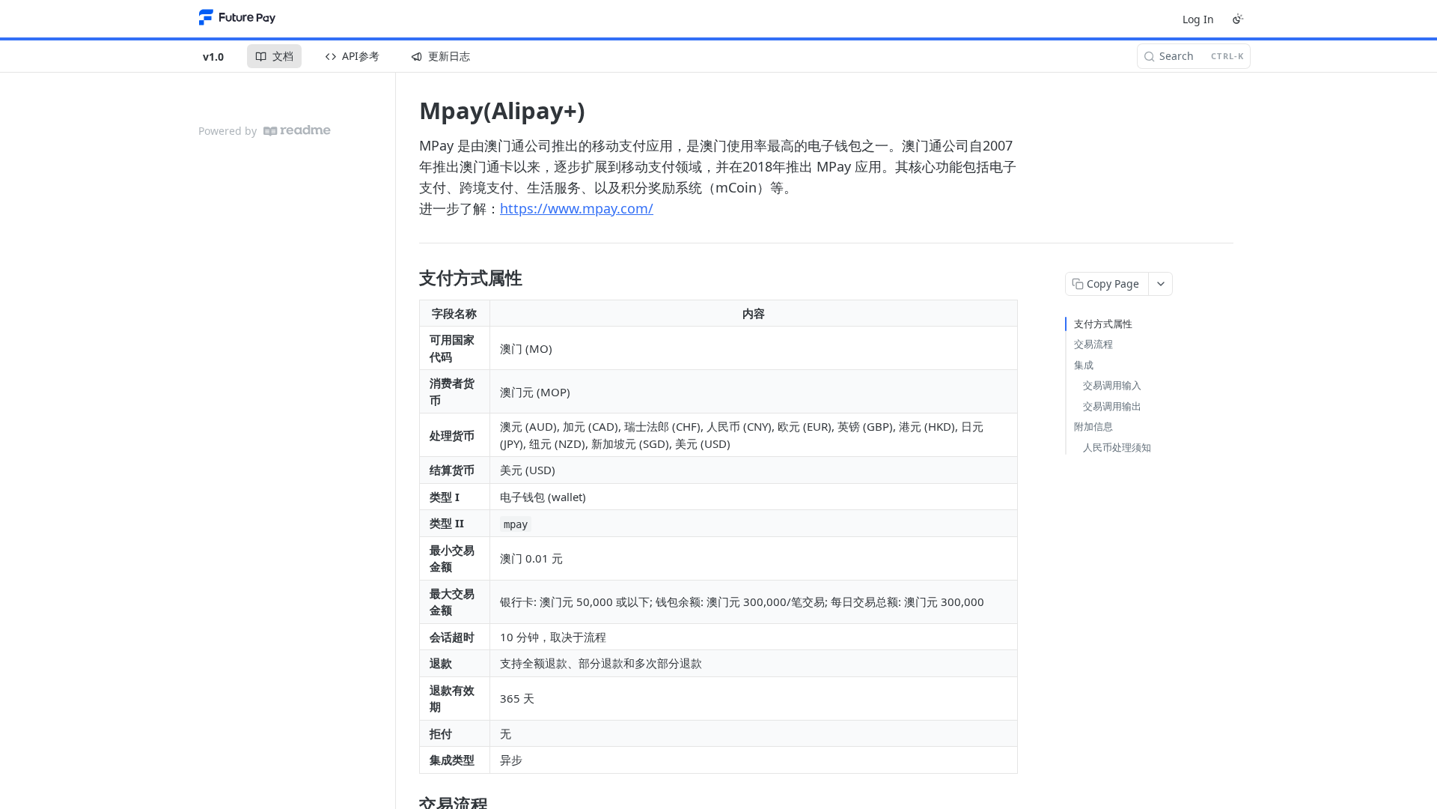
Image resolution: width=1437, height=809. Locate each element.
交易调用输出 (1112, 406)
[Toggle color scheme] (1238, 19)
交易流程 (1093, 344)
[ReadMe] (297, 130)
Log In (1198, 19)
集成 (1083, 365)
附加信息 (1093, 426)
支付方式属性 (1103, 323)
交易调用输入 (1112, 385)
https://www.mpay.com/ (576, 208)
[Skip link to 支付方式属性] (409, 278)
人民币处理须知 (1117, 447)
